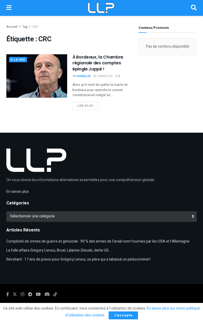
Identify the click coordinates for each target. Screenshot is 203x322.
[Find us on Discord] (47, 295)
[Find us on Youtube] (38, 294)
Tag (24, 26)
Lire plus (87, 105)
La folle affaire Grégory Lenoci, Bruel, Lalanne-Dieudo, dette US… (58, 250)
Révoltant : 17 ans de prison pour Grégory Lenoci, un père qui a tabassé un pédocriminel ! (78, 259)
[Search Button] (194, 8)
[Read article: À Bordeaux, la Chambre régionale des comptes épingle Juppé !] (36, 76)
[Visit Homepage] (101, 8)
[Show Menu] (8, 8)
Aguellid (84, 76)
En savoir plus (17, 191)
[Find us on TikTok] (55, 295)
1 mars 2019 (104, 76)
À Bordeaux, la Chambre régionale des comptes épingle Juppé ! (97, 63)
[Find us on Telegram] (30, 294)
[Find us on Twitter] (15, 294)
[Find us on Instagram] (22, 294)
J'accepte (123, 315)
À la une (18, 59)
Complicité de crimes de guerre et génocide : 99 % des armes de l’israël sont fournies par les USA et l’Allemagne (98, 241)
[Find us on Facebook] (7, 294)
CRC (35, 26)
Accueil (11, 26)
